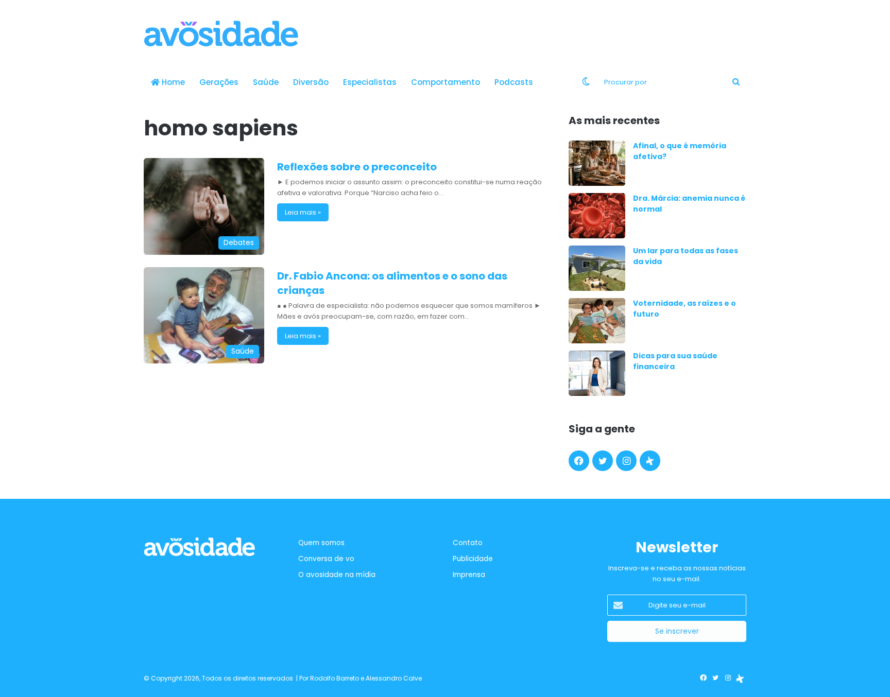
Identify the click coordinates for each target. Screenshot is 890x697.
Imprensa (469, 575)
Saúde (266, 82)
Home (172, 82)
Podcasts (513, 82)
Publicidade (473, 559)
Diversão (311, 82)
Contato (468, 543)
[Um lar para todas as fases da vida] (597, 268)
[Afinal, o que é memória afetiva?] (597, 163)
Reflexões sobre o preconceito (357, 167)
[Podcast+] (650, 460)
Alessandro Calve (394, 678)
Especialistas (370, 82)
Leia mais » (303, 212)
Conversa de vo (326, 559)
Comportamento (445, 82)
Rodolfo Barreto (334, 678)
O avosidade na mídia (336, 575)
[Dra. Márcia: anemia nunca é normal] (597, 215)
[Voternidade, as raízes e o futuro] (597, 320)
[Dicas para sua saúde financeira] (597, 373)
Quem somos (321, 543)
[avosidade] (221, 33)
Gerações (218, 82)
